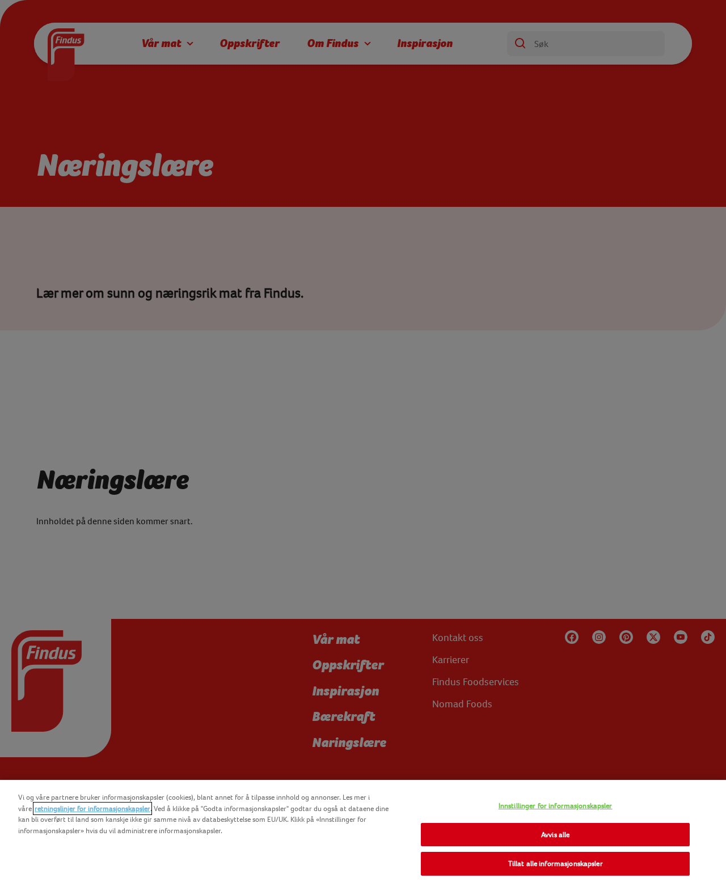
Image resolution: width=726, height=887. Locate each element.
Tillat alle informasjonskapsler (555, 863)
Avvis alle (555, 834)
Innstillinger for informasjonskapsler (556, 805)
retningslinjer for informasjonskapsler (92, 808)
